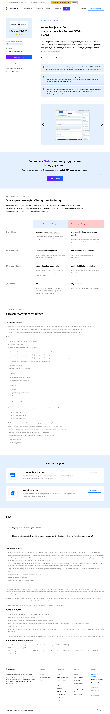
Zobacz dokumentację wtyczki (50, 52)
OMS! (66, 8)
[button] (28, 8)
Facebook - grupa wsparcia (95, 675)
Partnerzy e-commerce (62, 677)
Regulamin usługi (61, 694)
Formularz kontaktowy (45, 677)
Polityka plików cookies (62, 700)
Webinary (59, 688)
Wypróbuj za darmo (19, 57)
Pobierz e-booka (78, 694)
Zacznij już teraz (55, 179)
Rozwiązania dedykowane (80, 689)
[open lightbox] (72, 124)
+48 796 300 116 (96, 682)
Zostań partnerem (61, 680)
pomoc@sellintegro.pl (97, 679)
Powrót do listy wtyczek (50, 20)
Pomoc (41, 680)
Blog (58, 685)
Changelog (77, 691)
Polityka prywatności (62, 697)
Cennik (48, 8)
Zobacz (13, 63)
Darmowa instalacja (78, 686)
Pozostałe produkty (79, 683)
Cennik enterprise (78, 677)
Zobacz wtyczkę (94, 472)
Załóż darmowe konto (96, 8)
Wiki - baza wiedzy (61, 691)
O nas (58, 674)
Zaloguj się (83, 8)
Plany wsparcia (77, 680)
